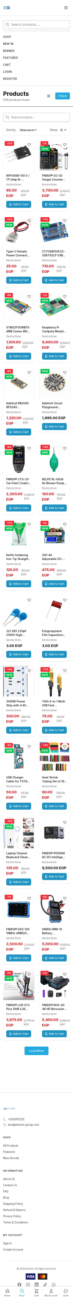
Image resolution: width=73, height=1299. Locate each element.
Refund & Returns (14, 1210)
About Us (9, 1179)
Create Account (13, 1249)
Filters (62, 96)
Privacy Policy (12, 1216)
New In (8, 43)
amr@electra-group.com (23, 1124)
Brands (9, 50)
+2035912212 (16, 1119)
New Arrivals (11, 1158)
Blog (6, 1197)
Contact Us (10, 1185)
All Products (10, 1145)
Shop (7, 36)
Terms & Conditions (15, 1222)
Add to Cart (20, 204)
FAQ (5, 1191)
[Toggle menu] (66, 8)
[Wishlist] (29, 144)
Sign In (7, 1243)
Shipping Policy (13, 1203)
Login (7, 71)
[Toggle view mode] (48, 95)
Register (10, 78)
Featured (10, 57)
